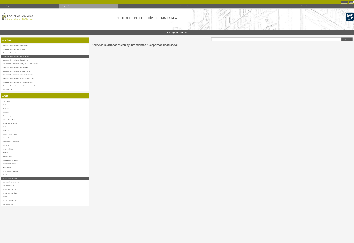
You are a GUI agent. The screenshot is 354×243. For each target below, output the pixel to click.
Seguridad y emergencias (11, 182)
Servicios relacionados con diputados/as (15, 60)
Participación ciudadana (10, 160)
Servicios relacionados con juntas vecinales (16, 71)
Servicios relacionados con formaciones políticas (18, 82)
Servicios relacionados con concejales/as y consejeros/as (20, 64)
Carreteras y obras (9, 116)
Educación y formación (10, 134)
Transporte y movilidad (10, 193)
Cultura (5, 127)
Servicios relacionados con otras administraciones (18, 78)
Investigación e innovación (11, 142)
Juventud (6, 145)
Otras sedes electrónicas (303, 6)
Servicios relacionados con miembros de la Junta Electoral (21, 86)
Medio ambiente (8, 149)
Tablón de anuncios (183, 6)
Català (351, 2)
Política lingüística (8, 167)
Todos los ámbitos (8, 89)
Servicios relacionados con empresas (14, 49)
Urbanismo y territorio (10, 200)
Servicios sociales (8, 186)
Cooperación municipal (10, 123)
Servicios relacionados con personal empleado (17, 53)
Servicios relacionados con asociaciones (15, 67)
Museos (5, 153)
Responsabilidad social (10, 178)
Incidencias (240, 6)
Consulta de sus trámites (126, 6)
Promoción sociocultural (10, 171)
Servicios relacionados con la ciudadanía (15, 45)
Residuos (6, 175)
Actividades (6, 101)
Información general (6, 6)
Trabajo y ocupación (9, 189)
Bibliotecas (6, 112)
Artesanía (6, 108)
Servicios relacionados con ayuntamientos (16, 56)
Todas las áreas (8, 204)
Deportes (6, 130)
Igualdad (6, 138)
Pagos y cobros (7, 156)
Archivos (5, 105)
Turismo (5, 197)
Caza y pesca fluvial (9, 119)
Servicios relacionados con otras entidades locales (18, 75)
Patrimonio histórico (9, 164)
